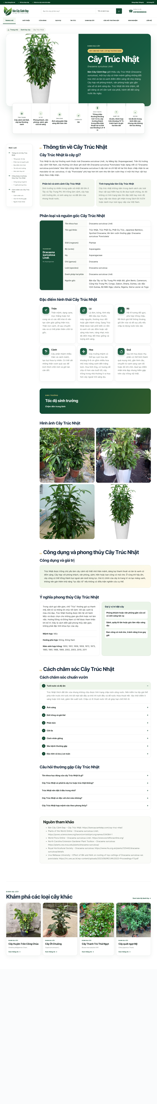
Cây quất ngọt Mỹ (127, 943)
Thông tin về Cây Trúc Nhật (19, 154)
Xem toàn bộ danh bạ (142, 898)
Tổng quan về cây (19, 159)
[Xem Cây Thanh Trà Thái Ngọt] (97, 920)
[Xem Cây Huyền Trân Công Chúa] (23, 920)
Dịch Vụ (58, 20)
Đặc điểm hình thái (19, 165)
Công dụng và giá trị (20, 182)
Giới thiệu (26, 20)
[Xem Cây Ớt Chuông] (60, 920)
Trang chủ (9, 20)
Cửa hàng (42, 20)
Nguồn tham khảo (19, 201)
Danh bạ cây (25, 30)
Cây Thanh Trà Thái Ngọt (95, 943)
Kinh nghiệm (132, 20)
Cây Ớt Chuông (53, 943)
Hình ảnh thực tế (18, 171)
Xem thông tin (14, 952)
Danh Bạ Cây (89, 20)
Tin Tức (73, 20)
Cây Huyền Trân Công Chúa (23, 943)
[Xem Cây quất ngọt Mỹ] (133, 920)
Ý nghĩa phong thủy (19, 185)
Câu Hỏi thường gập (111, 20)
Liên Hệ (149, 20)
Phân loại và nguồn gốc (21, 162)
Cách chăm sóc (18, 195)
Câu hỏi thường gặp (19, 198)
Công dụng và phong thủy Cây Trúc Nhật (19, 177)
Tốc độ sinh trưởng (19, 168)
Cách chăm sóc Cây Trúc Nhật (20, 191)
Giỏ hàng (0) (150, 2)
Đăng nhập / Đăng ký (138, 2)
